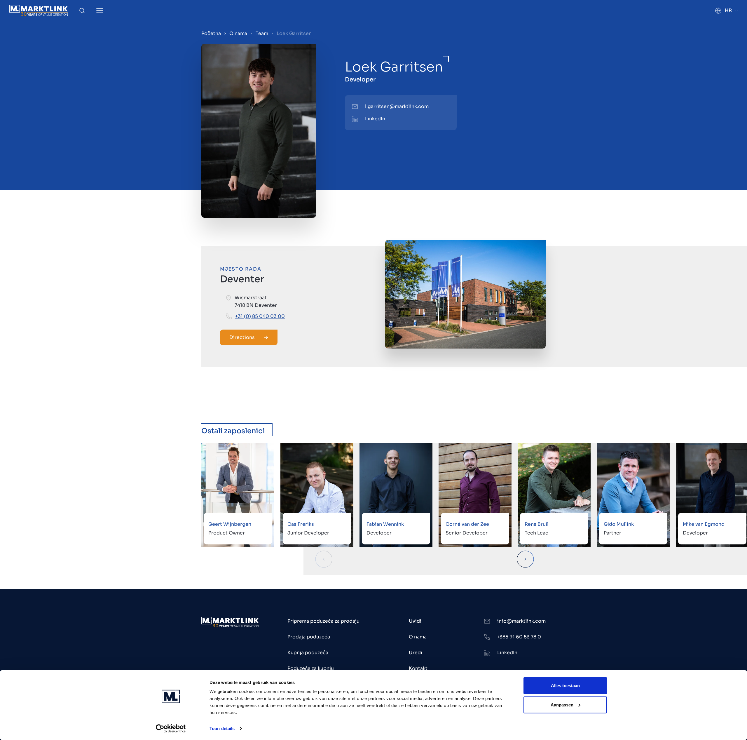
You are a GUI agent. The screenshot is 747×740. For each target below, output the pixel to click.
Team (262, 33)
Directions (242, 337)
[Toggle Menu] (99, 10)
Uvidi (415, 621)
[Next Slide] (525, 559)
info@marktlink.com (521, 621)
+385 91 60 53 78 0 (519, 637)
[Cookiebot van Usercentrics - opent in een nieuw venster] (170, 728)
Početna (211, 33)
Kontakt (418, 668)
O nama (238, 33)
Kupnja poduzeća (307, 653)
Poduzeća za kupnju (310, 668)
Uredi (415, 653)
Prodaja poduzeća (308, 637)
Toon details (222, 728)
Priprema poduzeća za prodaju (323, 621)
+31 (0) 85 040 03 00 (260, 316)
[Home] (38, 10)
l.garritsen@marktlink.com (397, 106)
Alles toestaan (565, 685)
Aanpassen (562, 704)
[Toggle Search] (82, 10)
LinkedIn (375, 119)
